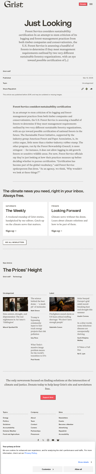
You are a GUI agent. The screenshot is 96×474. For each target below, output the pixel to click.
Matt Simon (35, 311)
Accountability (8, 428)
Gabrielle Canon (55, 327)
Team (33, 421)
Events (61, 421)
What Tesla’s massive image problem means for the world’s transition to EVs (38, 350)
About (33, 418)
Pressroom (35, 434)
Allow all (78, 469)
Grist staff (7, 71)
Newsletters (63, 418)
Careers (34, 428)
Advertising (63, 428)
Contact (34, 424)
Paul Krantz (35, 359)
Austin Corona (83, 316)
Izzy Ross (34, 338)
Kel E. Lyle (81, 354)
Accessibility (64, 434)
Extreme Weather (9, 431)
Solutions (6, 424)
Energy (5, 418)
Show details (83, 462)
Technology (17, 277)
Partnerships (36, 431)
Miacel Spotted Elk (10, 327)
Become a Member (66, 424)
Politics (6, 421)
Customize (46, 469)
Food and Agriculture (11, 434)
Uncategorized (87, 83)
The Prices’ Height (22, 270)
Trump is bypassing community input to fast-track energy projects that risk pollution (38, 325)
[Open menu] (91, 4)
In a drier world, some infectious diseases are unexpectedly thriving (84, 328)
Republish (62, 431)
